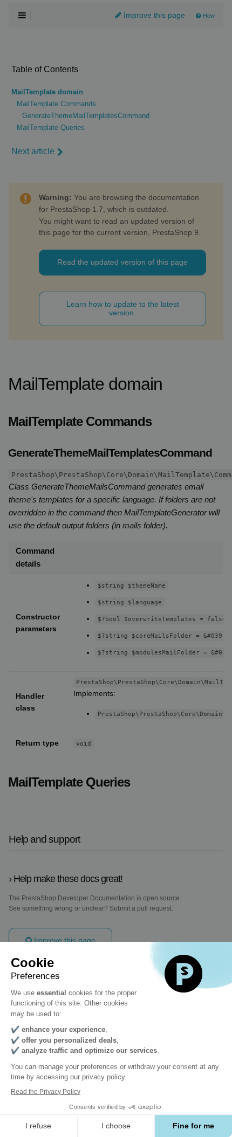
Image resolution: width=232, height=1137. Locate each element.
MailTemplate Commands (56, 104)
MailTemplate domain (47, 92)
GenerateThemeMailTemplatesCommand (85, 116)
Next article (32, 151)
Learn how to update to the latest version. (122, 308)
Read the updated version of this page (122, 262)
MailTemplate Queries (51, 128)
